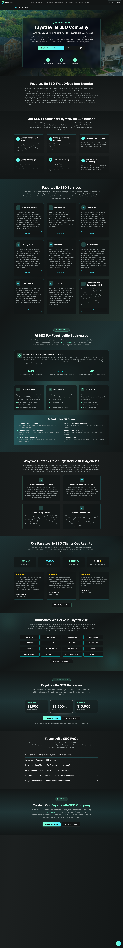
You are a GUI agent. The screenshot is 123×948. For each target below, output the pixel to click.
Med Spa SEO (51, 637)
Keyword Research (29, 207)
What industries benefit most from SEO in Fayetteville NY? (49, 770)
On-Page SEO (27, 244)
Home (32, 2)
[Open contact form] (118, 943)
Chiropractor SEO (93, 637)
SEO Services (48, 2)
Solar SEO (72, 643)
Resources (58, 2)
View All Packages (51, 718)
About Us (39, 2)
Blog (76, 2)
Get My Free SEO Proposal (51, 48)
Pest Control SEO (72, 648)
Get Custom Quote (71, 718)
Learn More (28, 233)
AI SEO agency (66, 342)
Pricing (81, 2)
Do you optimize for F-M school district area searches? (48, 781)
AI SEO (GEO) (27, 283)
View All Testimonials (61, 605)
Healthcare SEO (93, 648)
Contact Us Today (51, 824)
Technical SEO (93, 244)
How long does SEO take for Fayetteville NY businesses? (48, 755)
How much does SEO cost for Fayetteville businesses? (47, 765)
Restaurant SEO (50, 654)
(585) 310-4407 (76, 48)
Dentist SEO (29, 637)
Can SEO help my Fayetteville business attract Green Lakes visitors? (53, 775)
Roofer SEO (51, 643)
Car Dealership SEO (51, 648)
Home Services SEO (29, 654)
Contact (87, 2)
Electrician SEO (93, 643)
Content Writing (93, 207)
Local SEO (58, 244)
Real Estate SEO (72, 637)
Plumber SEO (29, 648)
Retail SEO (93, 654)
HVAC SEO (29, 643)
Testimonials (69, 2)
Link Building (59, 207)
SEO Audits (58, 283)
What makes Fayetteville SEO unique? (41, 760)
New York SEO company (46, 812)
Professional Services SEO (72, 654)
